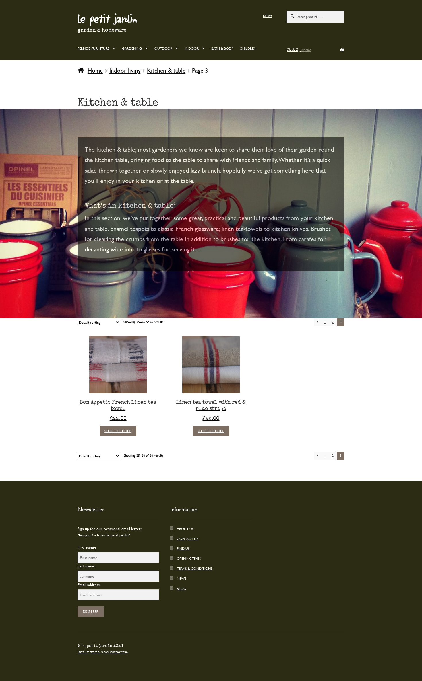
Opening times (189, 558)
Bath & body (222, 48)
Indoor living (125, 70)
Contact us (187, 538)
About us (185, 528)
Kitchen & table (166, 70)
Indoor (192, 48)
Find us (183, 548)
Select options (117, 430)
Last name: (86, 566)
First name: (87, 547)
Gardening (132, 48)
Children (248, 48)
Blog (181, 588)
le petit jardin (107, 18)
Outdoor (163, 48)
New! (267, 15)
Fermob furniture (93, 48)
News (182, 578)
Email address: (89, 585)
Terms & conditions (194, 568)
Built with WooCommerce (102, 652)
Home (95, 70)
